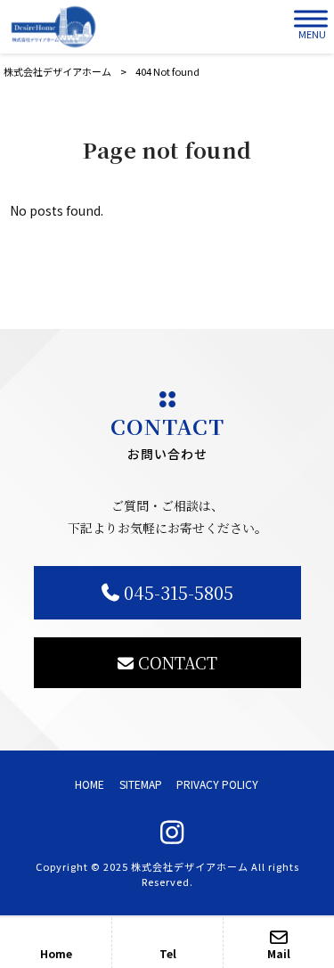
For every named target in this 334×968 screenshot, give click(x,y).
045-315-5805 (178, 592)
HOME (89, 784)
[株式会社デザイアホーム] (53, 26)
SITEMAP (140, 784)
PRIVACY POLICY (217, 784)
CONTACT (177, 662)
